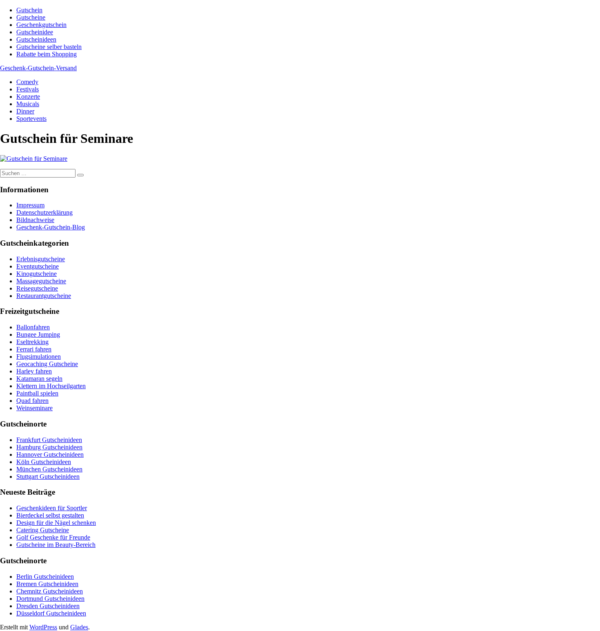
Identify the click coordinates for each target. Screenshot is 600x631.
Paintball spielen (37, 393)
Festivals (27, 89)
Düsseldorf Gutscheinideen (51, 613)
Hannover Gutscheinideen (50, 454)
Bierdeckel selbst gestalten (50, 515)
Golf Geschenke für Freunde (53, 537)
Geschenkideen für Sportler (51, 507)
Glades (79, 627)
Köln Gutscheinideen (43, 461)
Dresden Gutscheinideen (48, 605)
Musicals (27, 103)
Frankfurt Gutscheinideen (49, 439)
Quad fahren (32, 400)
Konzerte (28, 96)
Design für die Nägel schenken (56, 522)
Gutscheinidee (34, 32)
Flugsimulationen (38, 356)
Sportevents (31, 118)
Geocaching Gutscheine (47, 363)
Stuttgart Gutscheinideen (48, 476)
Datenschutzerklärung (44, 212)
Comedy (27, 81)
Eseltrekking (32, 341)
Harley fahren (34, 371)
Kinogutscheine (36, 273)
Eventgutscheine (37, 266)
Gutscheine (30, 17)
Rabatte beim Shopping (46, 54)
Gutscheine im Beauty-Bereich (56, 544)
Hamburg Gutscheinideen (49, 447)
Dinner (25, 111)
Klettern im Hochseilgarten (51, 385)
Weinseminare (34, 407)
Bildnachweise (35, 219)
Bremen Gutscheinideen (47, 583)
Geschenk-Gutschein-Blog (50, 227)
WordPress (43, 627)
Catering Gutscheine (42, 530)
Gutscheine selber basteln (49, 46)
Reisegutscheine (37, 288)
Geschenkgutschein (41, 24)
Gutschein (29, 10)
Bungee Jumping (38, 334)
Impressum (30, 205)
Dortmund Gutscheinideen (50, 598)
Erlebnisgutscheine (40, 259)
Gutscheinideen (36, 39)
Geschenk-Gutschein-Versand (38, 67)
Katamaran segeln (39, 378)
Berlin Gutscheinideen (45, 576)
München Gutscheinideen (49, 469)
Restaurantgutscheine (43, 295)
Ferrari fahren (33, 349)
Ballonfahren (33, 327)
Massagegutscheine (41, 281)
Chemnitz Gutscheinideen (49, 591)
